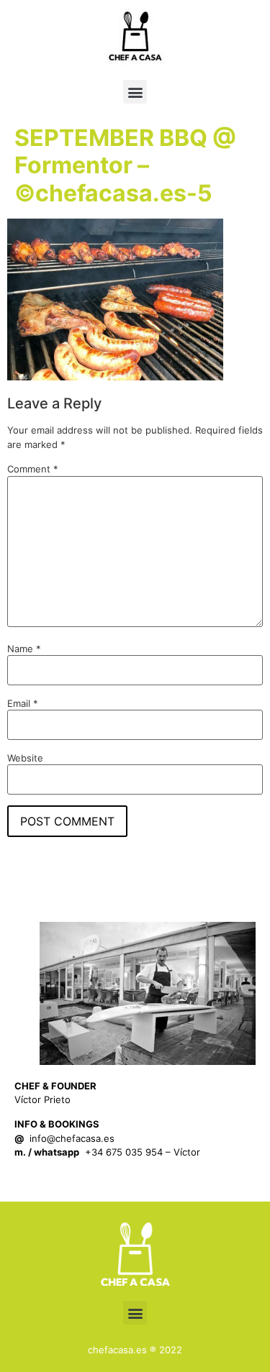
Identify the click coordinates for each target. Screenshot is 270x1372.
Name (24, 649)
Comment (32, 469)
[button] (135, 92)
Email (22, 703)
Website (25, 758)
